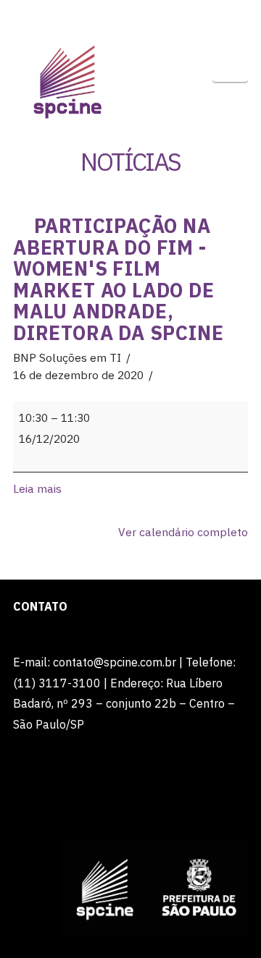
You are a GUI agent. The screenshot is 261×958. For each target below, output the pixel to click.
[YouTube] (144, 15)
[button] (230, 65)
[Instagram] (172, 15)
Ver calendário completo (183, 532)
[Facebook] (88, 15)
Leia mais (37, 488)
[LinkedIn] (116, 15)
